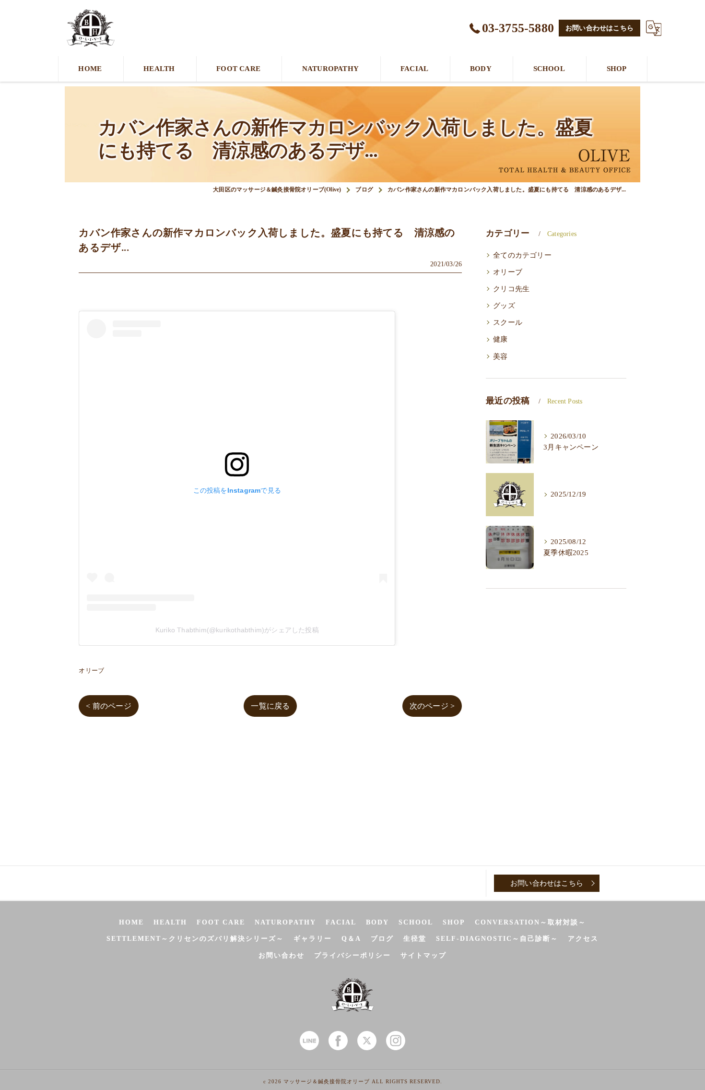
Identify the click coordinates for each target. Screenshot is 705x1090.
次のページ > (432, 706)
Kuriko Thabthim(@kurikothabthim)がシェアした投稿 (237, 630)
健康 (500, 339)
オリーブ (91, 670)
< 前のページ (108, 706)
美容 (500, 356)
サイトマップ (423, 955)
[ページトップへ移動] (623, 883)
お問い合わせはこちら (599, 28)
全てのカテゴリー (522, 255)
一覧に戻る (270, 706)
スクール (507, 322)
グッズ (504, 305)
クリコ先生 (511, 289)
